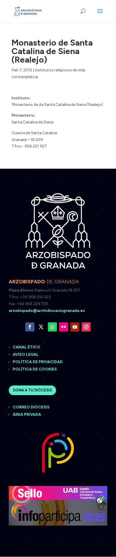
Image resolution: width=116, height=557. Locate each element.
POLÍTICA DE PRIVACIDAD (38, 361)
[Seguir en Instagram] (86, 326)
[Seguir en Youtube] (74, 326)
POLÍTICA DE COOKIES (35, 369)
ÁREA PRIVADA (27, 414)
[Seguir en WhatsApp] (52, 326)
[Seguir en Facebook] (29, 326)
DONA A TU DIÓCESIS (32, 390)
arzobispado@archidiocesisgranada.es (47, 310)
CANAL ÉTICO (27, 347)
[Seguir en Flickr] (63, 326)
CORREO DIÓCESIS (31, 407)
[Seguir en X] (41, 326)
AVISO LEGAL (26, 354)
